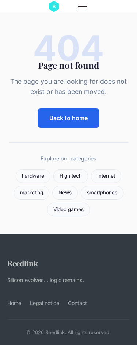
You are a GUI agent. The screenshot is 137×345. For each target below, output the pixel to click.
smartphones (102, 192)
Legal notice (44, 303)
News (65, 192)
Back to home (68, 118)
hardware (33, 176)
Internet (106, 176)
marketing (31, 192)
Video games (68, 209)
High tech (71, 176)
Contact (77, 303)
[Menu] (82, 6)
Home (14, 303)
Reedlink (22, 263)
